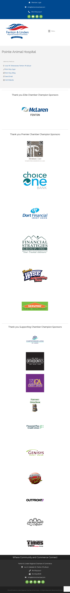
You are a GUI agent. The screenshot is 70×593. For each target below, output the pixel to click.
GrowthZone (59, 590)
